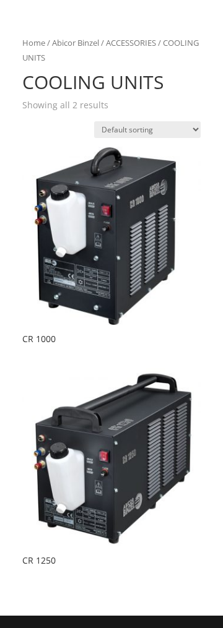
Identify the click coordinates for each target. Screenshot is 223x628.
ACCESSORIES (131, 42)
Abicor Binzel (75, 42)
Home (33, 42)
